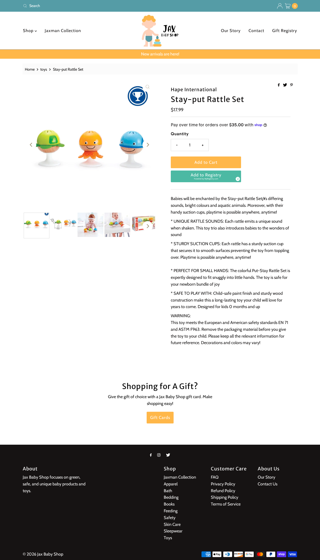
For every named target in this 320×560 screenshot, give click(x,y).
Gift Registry (284, 30)
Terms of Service (226, 504)
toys (43, 69)
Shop (29, 30)
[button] (206, 176)
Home (30, 69)
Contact (256, 30)
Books (169, 504)
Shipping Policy (224, 497)
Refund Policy (223, 490)
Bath (168, 490)
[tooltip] (238, 179)
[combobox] (89, 6)
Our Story (231, 30)
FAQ (215, 477)
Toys (168, 537)
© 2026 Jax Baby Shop (43, 554)
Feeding (171, 510)
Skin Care (172, 524)
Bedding (171, 497)
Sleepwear (173, 531)
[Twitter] (168, 455)
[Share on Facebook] (279, 85)
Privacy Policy (223, 484)
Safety (169, 517)
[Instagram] (158, 455)
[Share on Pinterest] (291, 85)
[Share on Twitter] (285, 85)
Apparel (171, 484)
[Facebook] (151, 455)
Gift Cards (160, 417)
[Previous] (31, 145)
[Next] (147, 145)
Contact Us (267, 484)
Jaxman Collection (63, 30)
